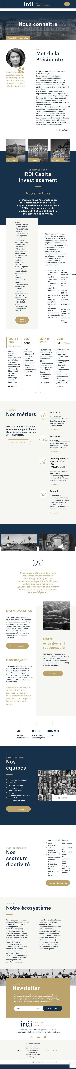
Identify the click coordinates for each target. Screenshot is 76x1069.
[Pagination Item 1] (35, 395)
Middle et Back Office (16, 803)
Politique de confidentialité (45, 1064)
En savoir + (12, 387)
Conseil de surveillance (17, 783)
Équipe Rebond (14, 800)
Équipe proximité (15, 790)
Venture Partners (15, 793)
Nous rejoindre (22, 320)
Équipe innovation (15, 788)
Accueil (11, 38)
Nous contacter (18, 445)
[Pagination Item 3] (40, 395)
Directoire (12, 785)
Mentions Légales (26, 1064)
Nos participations (58, 886)
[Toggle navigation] (67, 4)
